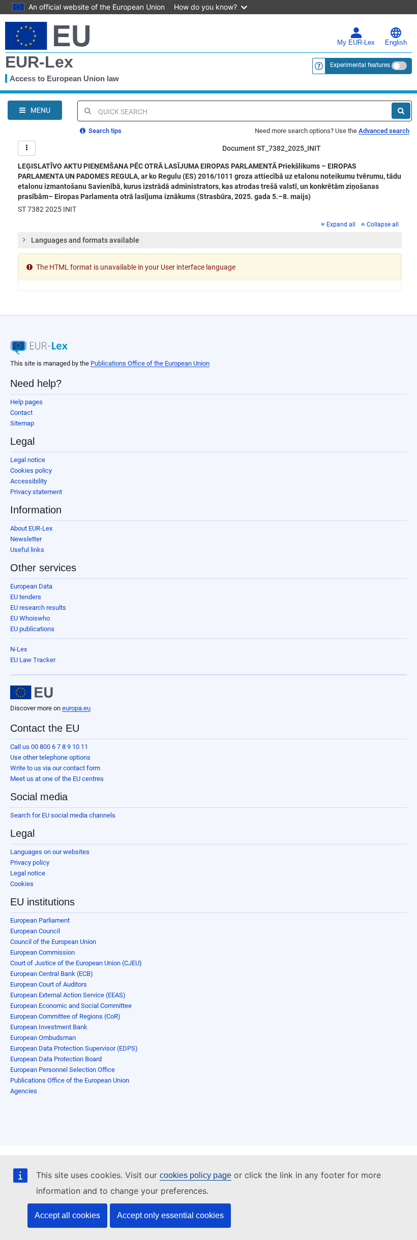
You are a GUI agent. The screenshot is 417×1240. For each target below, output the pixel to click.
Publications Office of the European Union (150, 363)
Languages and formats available (85, 240)
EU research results (38, 607)
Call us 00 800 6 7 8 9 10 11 (49, 746)
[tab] (209, 240)
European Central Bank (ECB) (51, 973)
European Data (31, 586)
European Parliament (40, 920)
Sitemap (22, 423)
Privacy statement (36, 492)
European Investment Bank (48, 1027)
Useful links (27, 549)
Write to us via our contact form (55, 768)
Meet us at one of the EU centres (57, 778)
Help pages (26, 402)
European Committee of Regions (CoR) (65, 1016)
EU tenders (25, 597)
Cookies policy (31, 470)
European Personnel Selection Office (62, 1069)
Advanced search (384, 131)
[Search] (401, 111)
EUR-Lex (39, 62)
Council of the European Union (53, 941)
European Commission (42, 952)
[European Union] (31, 693)
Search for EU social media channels (62, 815)
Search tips (104, 131)
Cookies (22, 884)
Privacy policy (29, 862)
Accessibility (28, 481)
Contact (21, 412)
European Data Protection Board (56, 1059)
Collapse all (383, 224)
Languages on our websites (50, 852)
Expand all (340, 224)
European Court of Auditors (48, 984)
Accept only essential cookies (170, 1215)
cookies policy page (195, 1175)
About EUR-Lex (31, 528)
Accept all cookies (67, 1215)
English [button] (396, 42)
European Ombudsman (43, 1037)
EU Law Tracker (32, 660)
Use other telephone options (50, 757)
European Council (35, 931)
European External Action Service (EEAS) (68, 995)
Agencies (23, 1091)
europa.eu (76, 708)
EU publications (32, 629)
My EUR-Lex (356, 42)
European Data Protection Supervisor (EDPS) (74, 1048)
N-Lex (18, 649)
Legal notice (27, 460)
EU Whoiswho (30, 618)
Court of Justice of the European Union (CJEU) (76, 963)
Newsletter (26, 539)
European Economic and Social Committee (71, 1005)
